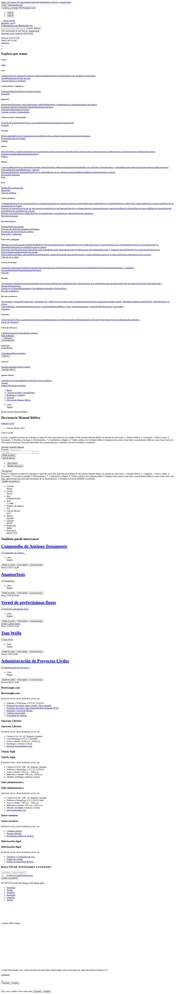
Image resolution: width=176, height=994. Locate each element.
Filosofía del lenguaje (129, 283)
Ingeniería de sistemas (68, 104)
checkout (5, 43)
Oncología (5, 270)
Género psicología (122, 151)
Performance (12, 78)
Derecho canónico (108, 203)
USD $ (10, 13)
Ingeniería (28, 306)
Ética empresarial (15, 188)
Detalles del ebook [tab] (15, 466)
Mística (89, 172)
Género (4, 306)
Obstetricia (95, 268)
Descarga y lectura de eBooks (19, 710)
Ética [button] (3, 177)
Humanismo (25, 288)
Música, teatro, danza (68, 306)
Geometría (36, 91)
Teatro (87, 76)
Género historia (79, 151)
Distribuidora (45, 2)
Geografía (21, 138)
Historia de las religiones (58, 172)
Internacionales (19, 353)
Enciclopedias (21, 333)
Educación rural (72, 250)
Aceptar (15, 983)
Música (82, 76)
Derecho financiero (93, 208)
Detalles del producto (10, 481)
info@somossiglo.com (16, 810)
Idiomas (13, 252)
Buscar (37, 28)
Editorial (35, 2)
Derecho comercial (135, 203)
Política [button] (4, 156)
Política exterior (100, 167)
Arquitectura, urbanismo (33, 302)
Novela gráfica (117, 320)
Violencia (164, 167)
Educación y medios (108, 250)
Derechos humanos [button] (9, 216)
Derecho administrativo (42, 203)
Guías (12, 333)
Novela (75, 320)
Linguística (13, 154)
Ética (64, 288)
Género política (107, 151)
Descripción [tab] (12, 463)
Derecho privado (27, 211)
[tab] (88, 471)
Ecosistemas (64, 136)
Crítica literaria (7, 320)
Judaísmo (73, 172)
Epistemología (27, 283)
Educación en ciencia (137, 245)
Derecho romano (53, 213)
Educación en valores (37, 247)
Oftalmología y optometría (122, 268)
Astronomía (6, 91)
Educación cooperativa (100, 245)
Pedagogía (5, 255)
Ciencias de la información (12, 123)
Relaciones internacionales (132, 167)
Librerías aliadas (23, 367)
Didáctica (32, 245)
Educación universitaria (89, 250)
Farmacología (54, 268)
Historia (4, 154)
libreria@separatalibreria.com (19, 746)
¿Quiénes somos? (14, 831)
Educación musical (57, 250)
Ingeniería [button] (5, 94)
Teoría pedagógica (129, 255)
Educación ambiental (64, 245)
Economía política (39, 167)
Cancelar (5, 983)
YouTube (11, 892)
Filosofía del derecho (10, 229)
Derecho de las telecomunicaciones (33, 208)
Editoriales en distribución (8, 339)
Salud (95, 255)
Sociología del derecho (11, 231)
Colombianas (7, 353)
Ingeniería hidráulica (10, 107)
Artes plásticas (18, 76)
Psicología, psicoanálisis (113, 306)
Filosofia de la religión (37, 172)
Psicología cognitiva (48, 255)
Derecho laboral (127, 208)
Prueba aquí (34, 31)
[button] (8, 20)
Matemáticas (16, 109)
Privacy (26, 883)
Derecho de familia (14, 206)
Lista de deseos (36, 565)
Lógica (34, 288)
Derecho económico (76, 208)
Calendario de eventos (10, 380)
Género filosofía (66, 151)
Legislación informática (29, 229)
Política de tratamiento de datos (20, 862)
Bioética (4, 188)
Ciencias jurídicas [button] (8, 193)
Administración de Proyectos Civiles (35, 660)
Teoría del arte (24, 78)
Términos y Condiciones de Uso (21, 857)
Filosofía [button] (5, 273)
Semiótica (50, 288)
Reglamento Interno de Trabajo (20, 836)
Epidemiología (42, 268)
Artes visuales (75, 302)
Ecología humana (22, 136)
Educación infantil (41, 250)
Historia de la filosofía (10, 288)
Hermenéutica (15, 286)
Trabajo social (30, 123)
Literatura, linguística (41, 306)
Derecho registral (38, 213)
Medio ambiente (8, 136)
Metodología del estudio (27, 252)
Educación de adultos (119, 245)
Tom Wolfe (11, 632)
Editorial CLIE (7, 423)
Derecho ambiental (77, 203)
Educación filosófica (10, 250)
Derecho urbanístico (84, 213)
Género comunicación (18, 151)
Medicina (55, 306)
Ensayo (30, 320)
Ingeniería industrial (27, 107)
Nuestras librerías (8, 367)
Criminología (7, 203)
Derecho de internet (9, 208)
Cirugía (23, 268)
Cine (35, 76)
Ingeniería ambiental (37, 104)
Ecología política (37, 136)
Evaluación (122, 250)
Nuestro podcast (4, 384)
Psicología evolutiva (84, 255)
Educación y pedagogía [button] (11, 234)
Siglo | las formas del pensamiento (16, 2)
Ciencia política (8, 167)
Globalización (67, 167)
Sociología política (152, 167)
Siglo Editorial (7, 335)
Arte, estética (49, 302)
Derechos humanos (23, 167)
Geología (28, 91)
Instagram (11, 895)
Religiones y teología (30, 170)
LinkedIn (11, 897)
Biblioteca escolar (8, 245)
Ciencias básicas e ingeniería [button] (13, 81)
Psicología (16, 170)
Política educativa (23, 255)
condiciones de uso (24, 875)
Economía (5, 138)
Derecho (5, 151)
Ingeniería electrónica (87, 104)
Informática (6, 109)
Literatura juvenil (56, 320)
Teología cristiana (107, 172)
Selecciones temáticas (42, 380)
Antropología (55, 123)
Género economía (35, 151)
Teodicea (58, 288)
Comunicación (64, 2)
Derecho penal (14, 211)
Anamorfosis (13, 574)
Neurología (86, 268)
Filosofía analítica (61, 283)
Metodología (23, 154)
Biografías (5, 190)
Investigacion (75, 136)
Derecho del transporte (22, 203)
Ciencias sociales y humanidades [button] (15, 112)
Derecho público (23, 213)
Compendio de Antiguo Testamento (34, 546)
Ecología (109, 302)
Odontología (105, 268)
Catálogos (28, 76)
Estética (52, 76)
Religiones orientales (19, 172)
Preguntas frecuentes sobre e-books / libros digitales (29, 705)
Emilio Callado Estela (10, 624)
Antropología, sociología (12, 302)
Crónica (17, 320)
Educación (140, 302)
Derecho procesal (8, 213)
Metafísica (41, 288)
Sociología (150, 151)
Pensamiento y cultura (86, 306)
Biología (15, 91)
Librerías (5, 356)
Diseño (46, 76)
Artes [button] (3, 65)
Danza (40, 76)
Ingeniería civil (52, 104)
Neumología (75, 268)
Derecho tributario (68, 213)
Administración (43, 123)
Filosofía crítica (75, 283)
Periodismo (33, 154)
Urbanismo (15, 175)
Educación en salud (19, 247)
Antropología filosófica (11, 283)
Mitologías (81, 172)
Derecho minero (157, 208)
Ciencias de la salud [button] (9, 257)
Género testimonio (138, 151)
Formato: (5, 449)
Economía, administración (124, 302)
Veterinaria (36, 270)
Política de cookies (15, 859)
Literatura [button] (5, 309)
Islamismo (5, 172)
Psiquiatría (22, 270)
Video (93, 76)
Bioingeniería (7, 104)
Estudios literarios (131, 320)
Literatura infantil (41, 320)
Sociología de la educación (109, 255)
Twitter (10, 890)
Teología (96, 172)
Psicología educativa (66, 255)
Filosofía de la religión (92, 283)
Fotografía (60, 76)
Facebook (11, 887)
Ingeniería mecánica (44, 107)
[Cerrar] (2, 989)
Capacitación (22, 245)
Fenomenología (47, 283)
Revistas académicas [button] (10, 291)
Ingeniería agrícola (21, 104)
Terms (36, 883)
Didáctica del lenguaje (45, 245)
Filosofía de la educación (137, 250)
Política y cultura (114, 167)
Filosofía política (54, 167)
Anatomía (5, 268)
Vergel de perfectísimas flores (28, 602)
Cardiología (15, 268)
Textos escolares (144, 255)
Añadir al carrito (8, 455)
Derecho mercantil (142, 208)
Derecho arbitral (93, 203)
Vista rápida (22, 565)
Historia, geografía (16, 306)
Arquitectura (6, 76)
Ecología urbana (52, 136)
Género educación (51, 151)
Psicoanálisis (6, 170)
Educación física (26, 250)
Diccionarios (32, 333)
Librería (54, 2)
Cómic (4, 78)
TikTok (10, 900)
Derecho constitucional (154, 203)
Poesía (13, 255)
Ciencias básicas (62, 302)
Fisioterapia (65, 268)
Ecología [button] (5, 125)
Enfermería (31, 268)
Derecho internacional (110, 208)
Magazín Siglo (26, 380)
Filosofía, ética (151, 302)
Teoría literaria (105, 320)
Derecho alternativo (60, 203)
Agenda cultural (8, 370)
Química (25, 109)
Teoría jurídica (27, 231)
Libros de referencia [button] (9, 322)
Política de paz (86, 167)
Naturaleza (85, 136)
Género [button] (4, 141)
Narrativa (67, 320)
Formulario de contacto (17, 715)
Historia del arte (72, 76)
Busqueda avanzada (17, 385)
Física (21, 91)
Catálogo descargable (16, 713)
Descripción (7, 471)
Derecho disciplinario (58, 208)
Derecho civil (121, 203)
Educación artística (81, 245)
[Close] (2, 48)
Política (11, 227)
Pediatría (14, 270)
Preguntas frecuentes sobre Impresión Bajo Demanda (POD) (33, 708)
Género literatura (93, 151)
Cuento (24, 320)
